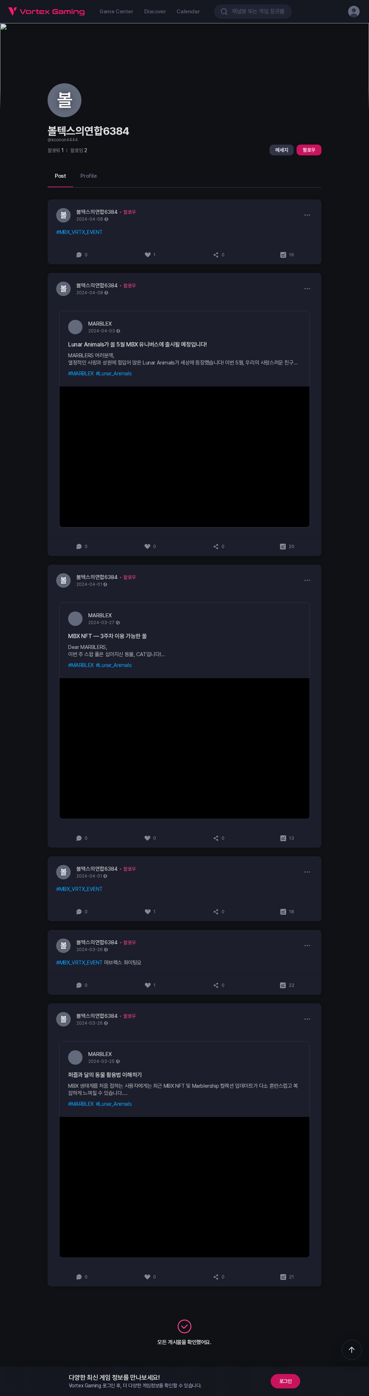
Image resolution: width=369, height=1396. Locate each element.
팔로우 (309, 150)
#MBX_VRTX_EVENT (79, 232)
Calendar (188, 11)
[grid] (184, 743)
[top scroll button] (352, 1350)
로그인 (285, 1381)
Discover (155, 11)
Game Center (116, 11)
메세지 (281, 150)
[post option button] (307, 215)
